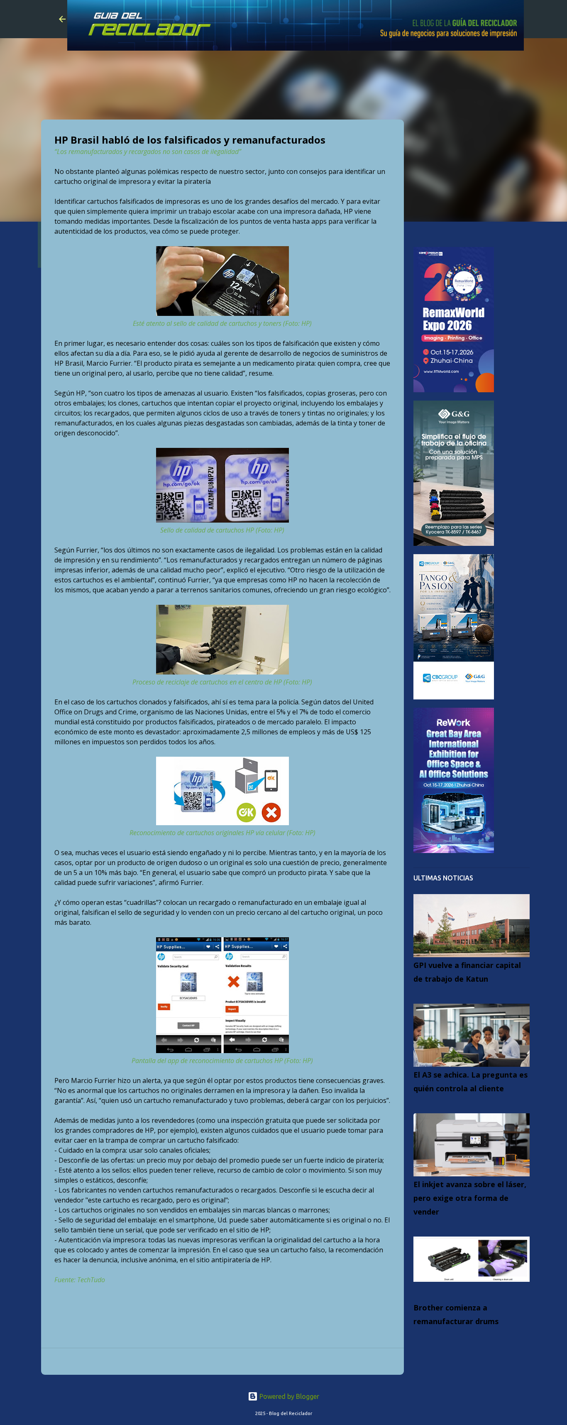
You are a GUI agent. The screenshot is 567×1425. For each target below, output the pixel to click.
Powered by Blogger (288, 1396)
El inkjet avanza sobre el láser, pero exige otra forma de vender (469, 1198)
